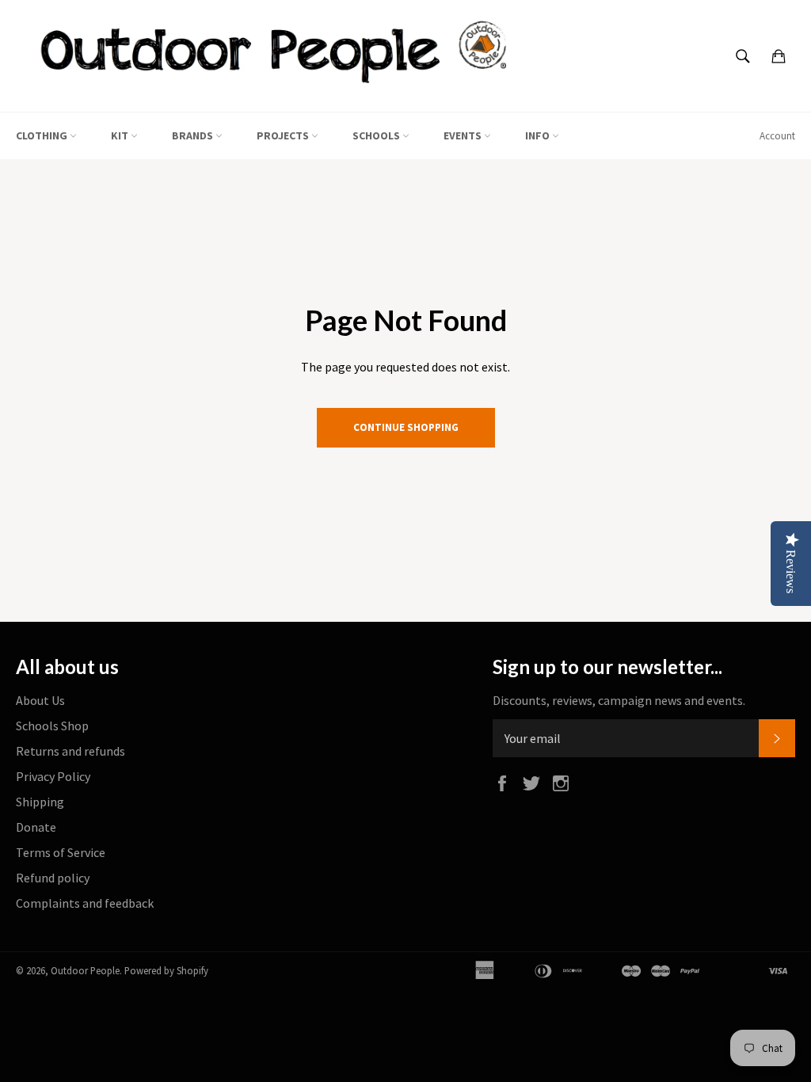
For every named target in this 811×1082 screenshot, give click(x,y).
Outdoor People (85, 970)
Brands (193, 135)
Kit (121, 135)
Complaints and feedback (85, 903)
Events (464, 135)
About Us (40, 700)
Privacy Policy (53, 776)
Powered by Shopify (166, 970)
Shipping (40, 802)
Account (777, 136)
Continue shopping (406, 427)
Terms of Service (60, 852)
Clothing (43, 135)
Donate (36, 827)
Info (538, 135)
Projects (284, 135)
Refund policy (52, 878)
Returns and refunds (70, 751)
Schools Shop (52, 725)
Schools (377, 135)
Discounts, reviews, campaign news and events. (619, 700)
